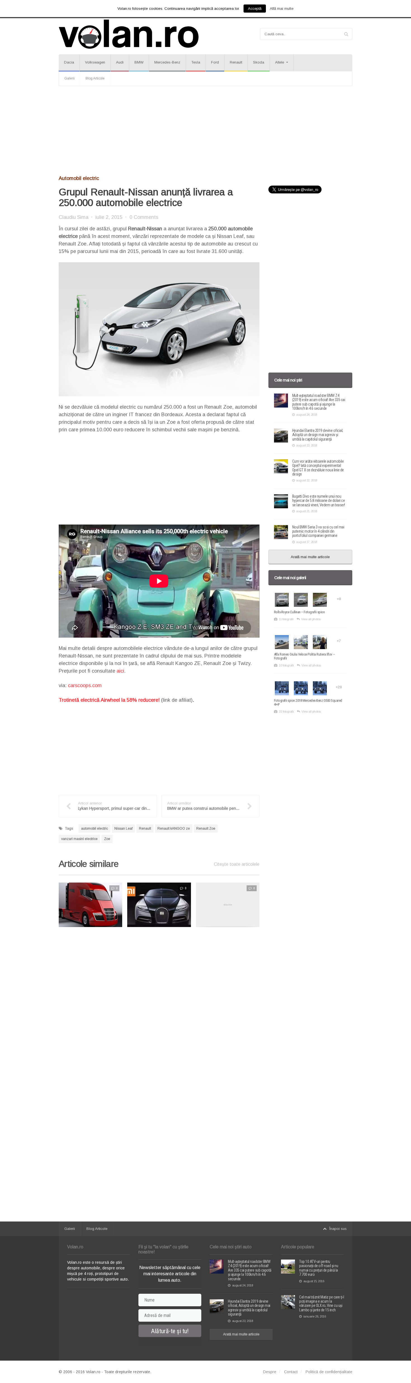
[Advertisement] (205, 131)
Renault (236, 62)
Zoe (107, 839)
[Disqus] (159, 1003)
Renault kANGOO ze (173, 828)
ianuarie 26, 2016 (314, 1316)
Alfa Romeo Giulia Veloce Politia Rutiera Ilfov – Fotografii (304, 656)
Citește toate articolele (236, 864)
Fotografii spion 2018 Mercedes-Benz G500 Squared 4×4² (308, 702)
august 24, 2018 (306, 414)
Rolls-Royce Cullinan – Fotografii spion (299, 612)
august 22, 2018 (306, 480)
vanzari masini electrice (79, 839)
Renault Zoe (205, 828)
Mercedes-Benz (167, 62)
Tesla (195, 62)
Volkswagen (95, 62)
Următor (271, 904)
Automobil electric (79, 178)
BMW (138, 62)
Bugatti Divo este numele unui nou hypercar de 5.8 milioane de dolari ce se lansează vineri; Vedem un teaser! (318, 500)
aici (120, 671)
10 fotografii (286, 665)
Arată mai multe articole (310, 557)
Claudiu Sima (73, 217)
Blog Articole (95, 78)
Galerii (69, 78)
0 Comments (143, 217)
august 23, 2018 (306, 445)
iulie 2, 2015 (108, 217)
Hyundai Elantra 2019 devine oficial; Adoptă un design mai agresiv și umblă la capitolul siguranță (317, 434)
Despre (269, 1372)
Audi (120, 62)
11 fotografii (286, 619)
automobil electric (94, 828)
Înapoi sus (338, 1229)
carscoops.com (85, 685)
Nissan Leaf (123, 828)
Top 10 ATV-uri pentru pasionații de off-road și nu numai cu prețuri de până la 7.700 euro (318, 1268)
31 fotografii (286, 711)
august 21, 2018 (306, 511)
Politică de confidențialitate (329, 1372)
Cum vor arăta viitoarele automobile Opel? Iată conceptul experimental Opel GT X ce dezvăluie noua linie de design (318, 467)
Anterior (47, 904)
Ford (215, 62)
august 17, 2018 (306, 542)
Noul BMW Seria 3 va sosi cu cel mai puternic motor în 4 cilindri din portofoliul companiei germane (318, 531)
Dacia (69, 62)
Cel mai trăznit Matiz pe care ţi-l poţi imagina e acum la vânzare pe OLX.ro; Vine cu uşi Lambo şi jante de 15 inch (321, 1303)
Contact (291, 1372)
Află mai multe (282, 8)
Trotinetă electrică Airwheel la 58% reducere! (109, 700)
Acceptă (254, 8)
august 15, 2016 (313, 1281)
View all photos (311, 619)
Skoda (258, 62)
